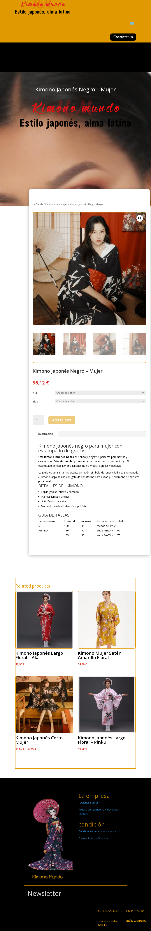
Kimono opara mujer (56, 204)
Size (35, 401)
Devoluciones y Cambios (93, 838)
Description (45, 434)
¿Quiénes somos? (89, 802)
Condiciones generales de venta (97, 831)
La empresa (94, 795)
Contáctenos (123, 37)
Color (36, 393)
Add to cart (61, 420)
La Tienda (38, 204)
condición (91, 824)
